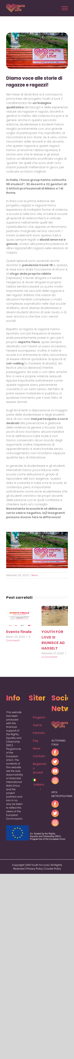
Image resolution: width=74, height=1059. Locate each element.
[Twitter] (55, 761)
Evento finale (19, 631)
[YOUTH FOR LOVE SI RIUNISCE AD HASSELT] (55, 615)
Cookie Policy (53, 868)
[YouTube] (55, 771)
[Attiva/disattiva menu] (65, 8)
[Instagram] (55, 780)
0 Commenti (18, 638)
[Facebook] (55, 752)
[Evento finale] (19, 615)
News (34, 575)
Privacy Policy (34, 868)
